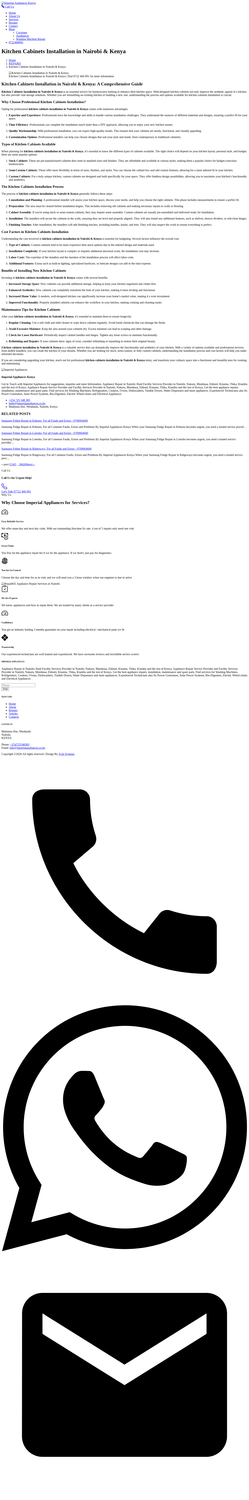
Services (13, 19)
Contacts (14, 716)
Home (12, 12)
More (12, 29)
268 (21, 464)
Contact (13, 26)
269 (25, 464)
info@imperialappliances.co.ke (27, 747)
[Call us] (124, 1003)
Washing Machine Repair (30, 39)
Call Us (9, 6)
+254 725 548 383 (19, 400)
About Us (14, 16)
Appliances (22, 35)
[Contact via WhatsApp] (124, 1250)
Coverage (21, 32)
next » (31, 464)
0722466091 (16, 42)
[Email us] (124, 1496)
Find (5, 689)
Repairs (13, 22)
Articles (13, 713)
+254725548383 (19, 744)
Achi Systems (66, 754)
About (12, 707)
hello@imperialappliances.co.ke (27, 403)
